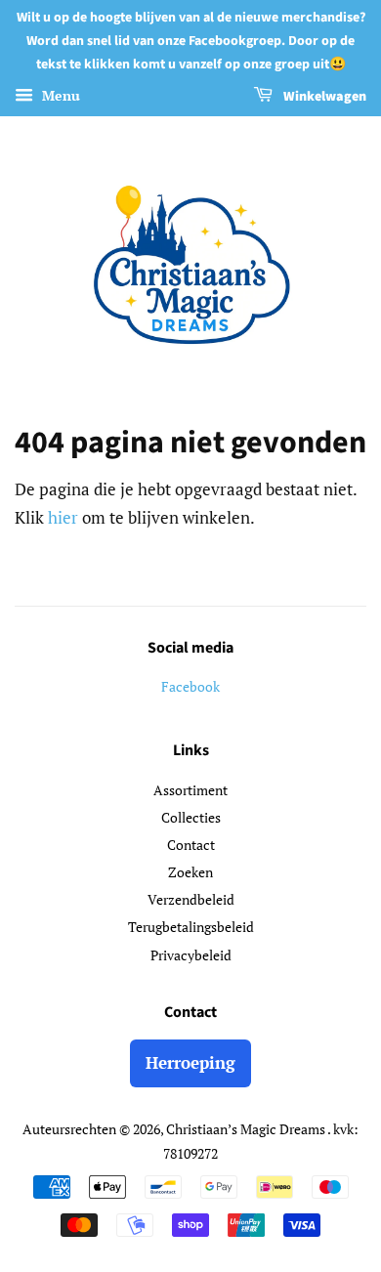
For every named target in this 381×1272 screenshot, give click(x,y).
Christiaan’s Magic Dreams (246, 1129)
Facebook (190, 686)
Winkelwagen (323, 97)
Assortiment (190, 790)
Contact (191, 844)
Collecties (191, 817)
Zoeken (190, 872)
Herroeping (190, 1062)
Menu (59, 96)
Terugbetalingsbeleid (191, 926)
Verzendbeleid (191, 899)
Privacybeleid (191, 955)
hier (63, 517)
